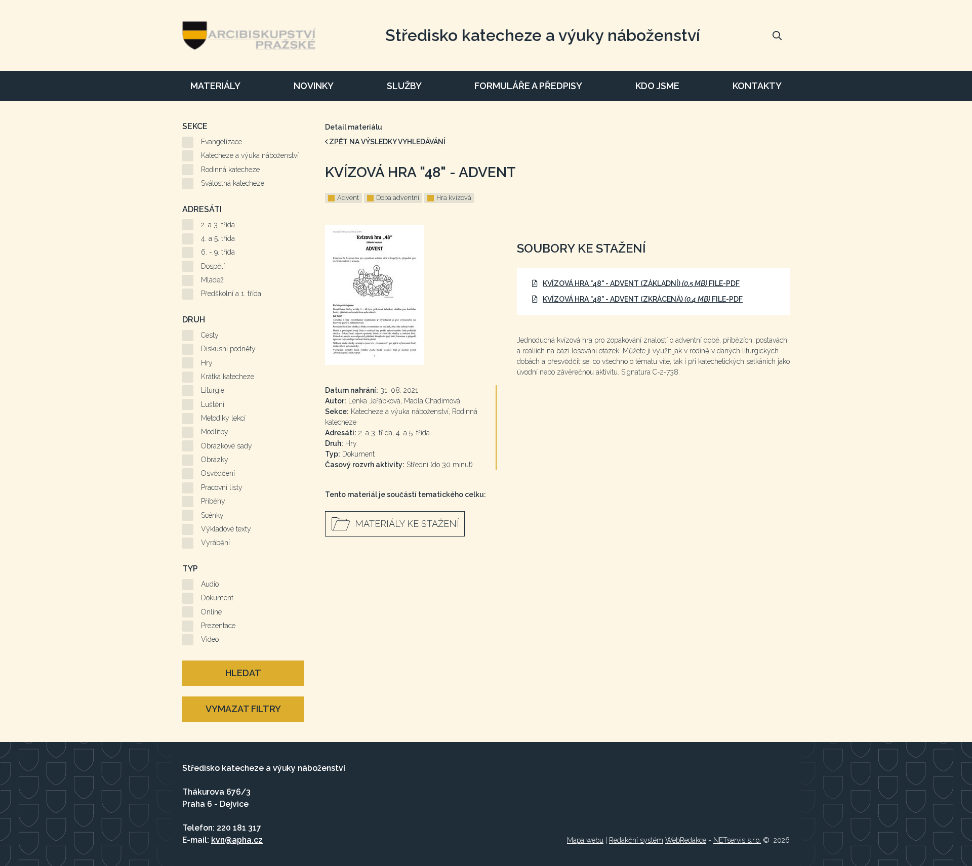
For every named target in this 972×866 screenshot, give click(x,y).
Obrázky (214, 460)
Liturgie (212, 390)
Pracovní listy (221, 487)
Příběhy (213, 501)
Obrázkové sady (226, 446)
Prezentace (218, 626)
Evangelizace (221, 142)
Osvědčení (218, 473)
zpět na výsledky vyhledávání (387, 142)
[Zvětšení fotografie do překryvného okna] (411, 295)
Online (211, 612)
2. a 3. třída (218, 225)
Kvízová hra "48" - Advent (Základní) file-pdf (641, 283)
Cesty (210, 335)
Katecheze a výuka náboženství (250, 155)
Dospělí (213, 266)
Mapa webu (585, 840)
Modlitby (214, 432)
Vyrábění (215, 543)
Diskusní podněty (228, 349)
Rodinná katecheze (230, 170)
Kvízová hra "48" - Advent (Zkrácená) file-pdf (643, 299)
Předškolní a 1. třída (231, 294)
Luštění (212, 404)
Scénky (212, 515)
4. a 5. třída (218, 238)
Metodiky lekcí (223, 418)
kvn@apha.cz (237, 840)
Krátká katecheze (227, 377)
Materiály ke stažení (407, 523)
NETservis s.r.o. (737, 840)
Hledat (243, 673)
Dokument (217, 598)
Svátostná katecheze (232, 183)
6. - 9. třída (218, 252)
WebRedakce (685, 840)
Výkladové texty (226, 529)
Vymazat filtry (243, 709)
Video (210, 639)
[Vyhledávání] (777, 35)
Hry (207, 363)
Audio (210, 584)
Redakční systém (636, 840)
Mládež (212, 280)
